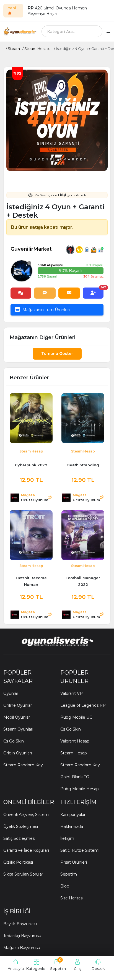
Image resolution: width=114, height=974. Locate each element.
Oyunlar (10, 693)
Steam (14, 48)
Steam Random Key (23, 764)
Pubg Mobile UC (76, 717)
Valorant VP (71, 693)
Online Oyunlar (17, 705)
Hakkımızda (71, 826)
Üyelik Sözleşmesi (20, 826)
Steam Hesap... (37, 48)
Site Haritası (71, 898)
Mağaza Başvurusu (21, 947)
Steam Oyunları (18, 729)
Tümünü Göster (57, 353)
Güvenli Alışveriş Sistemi (26, 814)
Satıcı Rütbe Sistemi (79, 850)
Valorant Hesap (74, 741)
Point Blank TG (74, 776)
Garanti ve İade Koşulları (26, 850)
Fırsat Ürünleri (73, 862)
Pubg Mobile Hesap (79, 788)
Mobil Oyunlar (16, 717)
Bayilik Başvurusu (20, 923)
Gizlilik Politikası (18, 862)
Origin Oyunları (17, 753)
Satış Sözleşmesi (19, 838)
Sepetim (68, 874)
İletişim (67, 838)
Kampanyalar (73, 814)
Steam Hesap (73, 753)
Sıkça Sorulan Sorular (23, 874)
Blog (64, 886)
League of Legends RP (83, 705)
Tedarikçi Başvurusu (22, 935)
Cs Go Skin (13, 741)
